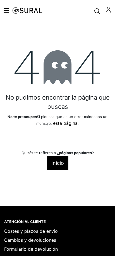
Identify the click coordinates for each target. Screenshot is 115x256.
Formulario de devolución (31, 249)
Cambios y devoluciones (30, 240)
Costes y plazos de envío (31, 231)
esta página (65, 123)
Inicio (57, 163)
